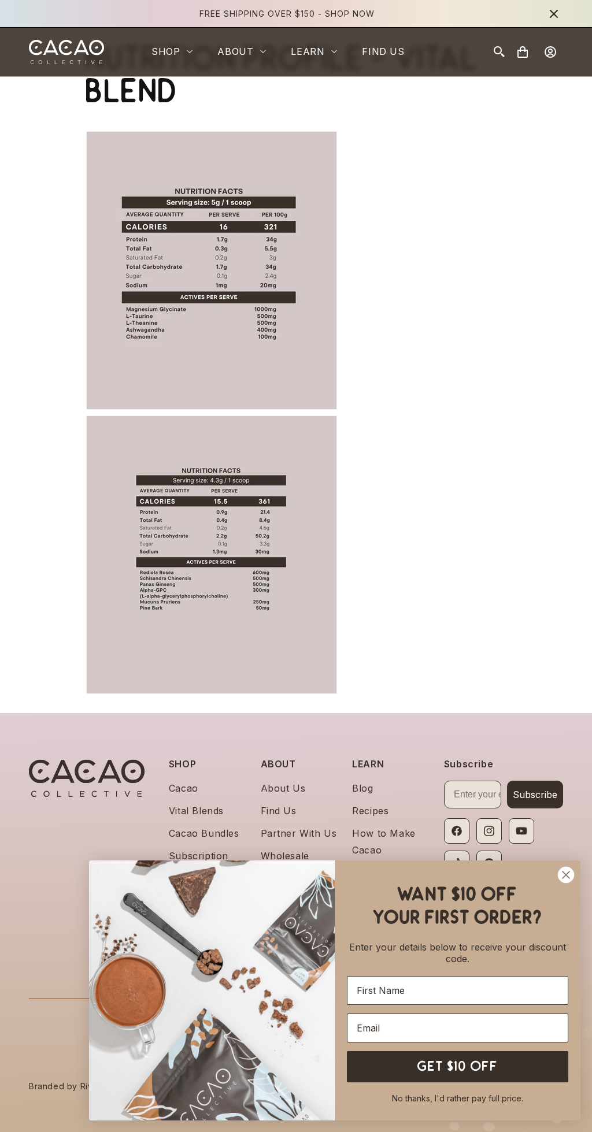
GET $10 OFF (457, 1066)
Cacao (183, 788)
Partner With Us (299, 833)
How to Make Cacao (384, 841)
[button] (177, 52)
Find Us (279, 810)
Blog (362, 788)
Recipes (370, 810)
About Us (283, 788)
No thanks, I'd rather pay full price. (457, 1098)
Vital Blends (196, 810)
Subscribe (535, 794)
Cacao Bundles (204, 833)
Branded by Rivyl (64, 1086)
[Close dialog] (566, 875)
